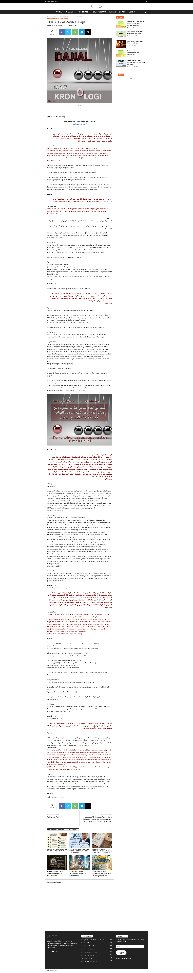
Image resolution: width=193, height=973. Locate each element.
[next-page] (111, 829)
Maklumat (69, 12)
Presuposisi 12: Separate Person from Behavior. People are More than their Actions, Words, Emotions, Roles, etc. (97, 819)
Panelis (112, 12)
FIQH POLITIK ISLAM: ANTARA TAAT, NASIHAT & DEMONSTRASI (77, 873)
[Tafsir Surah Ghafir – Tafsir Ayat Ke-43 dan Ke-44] (121, 34)
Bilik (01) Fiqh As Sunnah (88, 949)
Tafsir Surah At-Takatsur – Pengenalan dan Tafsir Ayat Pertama (136, 62)
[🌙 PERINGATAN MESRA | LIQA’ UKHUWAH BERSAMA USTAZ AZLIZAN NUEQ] (79, 840)
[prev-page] (108, 829)
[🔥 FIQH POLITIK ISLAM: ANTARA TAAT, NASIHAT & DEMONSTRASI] (79, 862)
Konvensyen (83, 12)
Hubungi (131, 12)
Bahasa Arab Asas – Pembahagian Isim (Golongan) (133, 52)
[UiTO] (96, 6)
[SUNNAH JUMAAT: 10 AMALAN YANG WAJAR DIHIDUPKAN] (57, 840)
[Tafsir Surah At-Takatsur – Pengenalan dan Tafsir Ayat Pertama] (121, 63)
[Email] (88, 32)
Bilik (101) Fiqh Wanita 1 (88, 955)
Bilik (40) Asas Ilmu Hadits (89, 961)
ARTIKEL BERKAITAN (55, 829)
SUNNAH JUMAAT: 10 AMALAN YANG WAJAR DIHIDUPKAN (57, 850)
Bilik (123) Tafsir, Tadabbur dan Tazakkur (93, 940)
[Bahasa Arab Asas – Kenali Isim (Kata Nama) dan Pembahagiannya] (121, 24)
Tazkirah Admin (86, 943)
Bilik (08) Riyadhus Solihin (89, 952)
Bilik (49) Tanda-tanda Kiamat (60, 16)
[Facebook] (140, 1)
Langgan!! (121, 953)
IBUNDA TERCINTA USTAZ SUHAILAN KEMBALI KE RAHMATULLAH (55, 873)
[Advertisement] (79, 110)
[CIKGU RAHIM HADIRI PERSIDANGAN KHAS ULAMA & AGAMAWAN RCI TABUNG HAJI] (102, 840)
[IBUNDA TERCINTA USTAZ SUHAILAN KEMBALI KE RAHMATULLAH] (57, 862)
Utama (59, 12)
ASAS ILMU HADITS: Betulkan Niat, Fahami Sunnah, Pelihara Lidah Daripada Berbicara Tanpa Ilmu (101, 874)
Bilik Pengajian (99, 12)
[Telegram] (143, 1)
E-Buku (122, 12)
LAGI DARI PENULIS (71, 829)
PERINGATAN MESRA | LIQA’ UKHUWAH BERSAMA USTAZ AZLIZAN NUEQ (79, 850)
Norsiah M (53, 26)
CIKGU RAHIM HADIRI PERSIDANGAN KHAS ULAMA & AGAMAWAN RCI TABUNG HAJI (102, 850)
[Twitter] (146, 1)
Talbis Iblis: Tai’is (53, 817)
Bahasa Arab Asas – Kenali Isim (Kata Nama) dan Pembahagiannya (135, 23)
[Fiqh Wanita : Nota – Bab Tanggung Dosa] (121, 44)
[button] (145, 12)
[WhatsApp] (75, 32)
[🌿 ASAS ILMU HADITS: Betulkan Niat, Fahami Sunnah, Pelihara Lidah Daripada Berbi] (102, 862)
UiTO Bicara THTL (86, 958)
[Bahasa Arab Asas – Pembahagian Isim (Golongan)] (121, 53)
